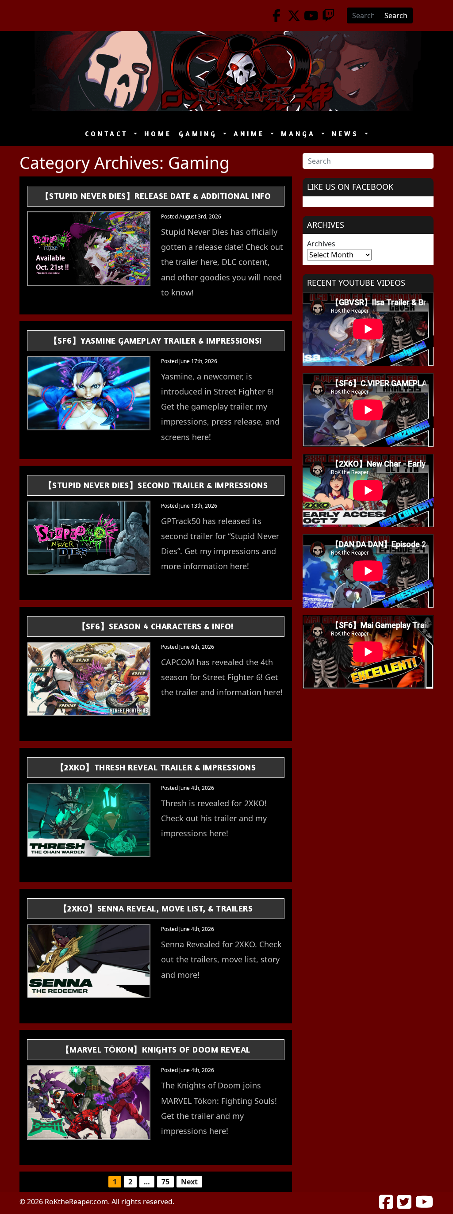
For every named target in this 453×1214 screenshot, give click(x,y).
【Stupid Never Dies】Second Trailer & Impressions (156, 485)
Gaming (200, 134)
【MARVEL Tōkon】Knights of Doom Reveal (155, 1049)
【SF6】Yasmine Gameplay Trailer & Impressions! (155, 340)
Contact (108, 134)
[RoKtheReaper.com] (226, 71)
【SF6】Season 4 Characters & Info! (155, 626)
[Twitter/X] (294, 15)
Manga (300, 134)
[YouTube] (311, 15)
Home (158, 134)
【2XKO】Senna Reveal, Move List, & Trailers (156, 908)
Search (395, 15)
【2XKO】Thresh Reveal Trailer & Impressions (156, 767)
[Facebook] (276, 15)
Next (189, 1182)
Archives (321, 244)
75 (165, 1182)
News (347, 134)
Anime (251, 134)
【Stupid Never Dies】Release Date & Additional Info (156, 196)
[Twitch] (328, 15)
